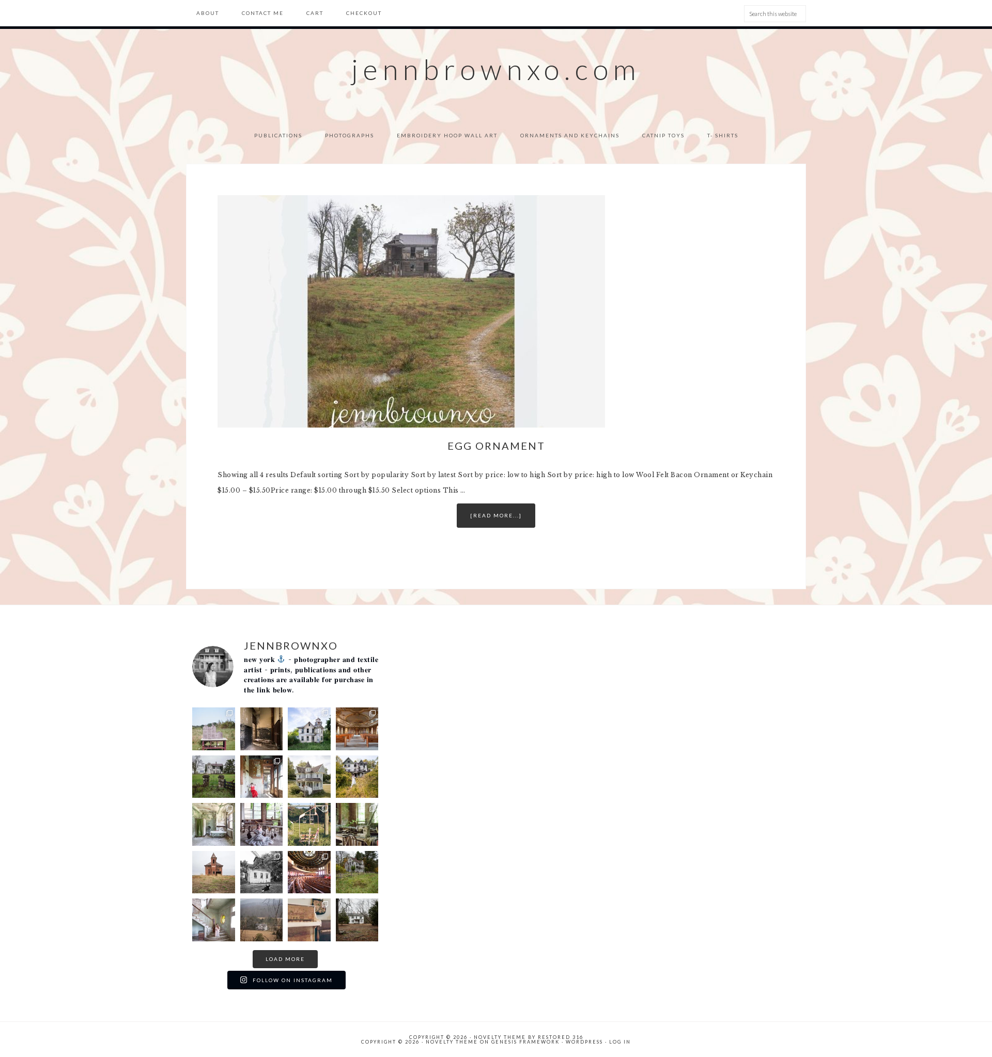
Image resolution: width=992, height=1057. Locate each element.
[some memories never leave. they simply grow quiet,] (213, 776)
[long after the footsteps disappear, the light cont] (357, 728)
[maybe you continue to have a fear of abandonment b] (261, 776)
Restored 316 (560, 1037)
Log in (620, 1042)
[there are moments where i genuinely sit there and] (261, 824)
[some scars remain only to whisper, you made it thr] (213, 919)
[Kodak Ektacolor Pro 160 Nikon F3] (357, 824)
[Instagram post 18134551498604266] (213, 824)
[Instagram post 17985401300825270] (213, 872)
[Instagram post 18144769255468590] (357, 919)
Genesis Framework (525, 1042)
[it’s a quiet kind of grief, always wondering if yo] (309, 776)
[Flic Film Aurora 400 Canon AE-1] (309, 824)
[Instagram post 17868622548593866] (261, 728)
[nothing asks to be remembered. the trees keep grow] (309, 728)
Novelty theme (500, 1037)
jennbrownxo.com (496, 69)
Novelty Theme (452, 1042)
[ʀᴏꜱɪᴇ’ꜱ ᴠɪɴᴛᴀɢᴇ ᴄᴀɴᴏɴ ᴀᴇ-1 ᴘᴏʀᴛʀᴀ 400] (309, 919)
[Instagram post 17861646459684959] (357, 872)
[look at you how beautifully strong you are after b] (261, 919)
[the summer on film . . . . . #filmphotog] (213, 728)
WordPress (584, 1042)
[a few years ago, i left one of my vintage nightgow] (309, 872)
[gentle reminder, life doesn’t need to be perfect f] (357, 776)
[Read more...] (496, 515)
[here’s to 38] (261, 872)
